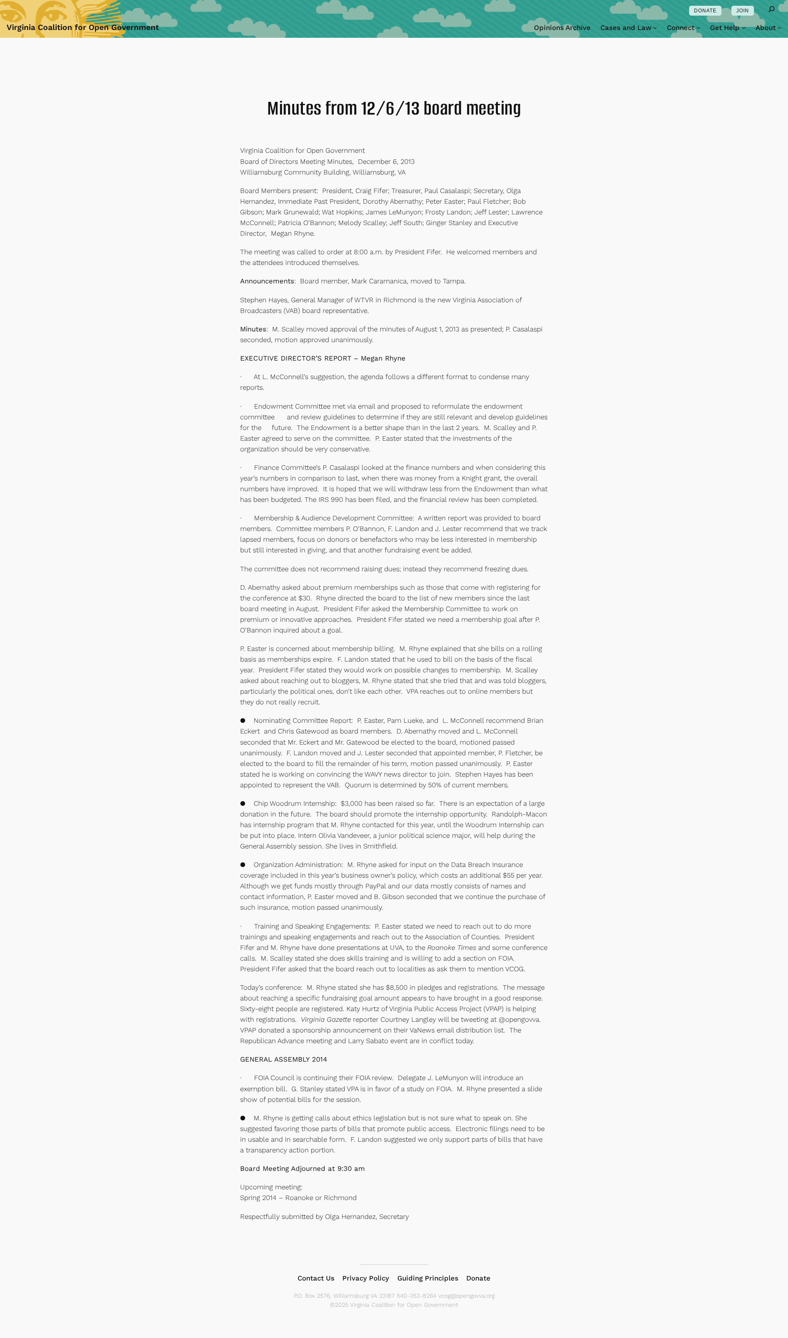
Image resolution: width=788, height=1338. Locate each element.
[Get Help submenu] (744, 27)
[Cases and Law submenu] (655, 27)
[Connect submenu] (698, 27)
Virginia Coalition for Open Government (83, 27)
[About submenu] (779, 27)
